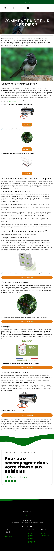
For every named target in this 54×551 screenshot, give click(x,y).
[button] (27, 8)
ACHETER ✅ (27, 124)
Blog (27, 515)
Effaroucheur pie (31, 541)
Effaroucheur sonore (45, 533)
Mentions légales (8, 536)
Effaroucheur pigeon (32, 542)
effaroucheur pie (13, 101)
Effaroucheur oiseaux (32, 533)
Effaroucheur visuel (45, 535)
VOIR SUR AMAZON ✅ (27, 277)
